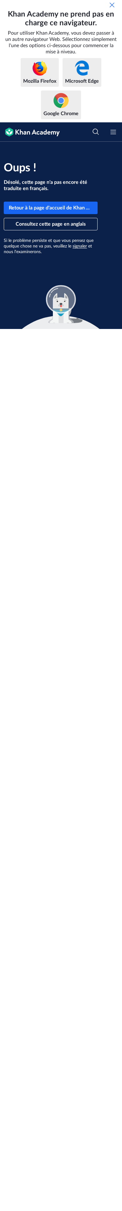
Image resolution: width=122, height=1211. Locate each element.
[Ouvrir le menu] (113, 132)
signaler (80, 246)
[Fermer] (112, 5)
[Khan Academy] (30, 132)
